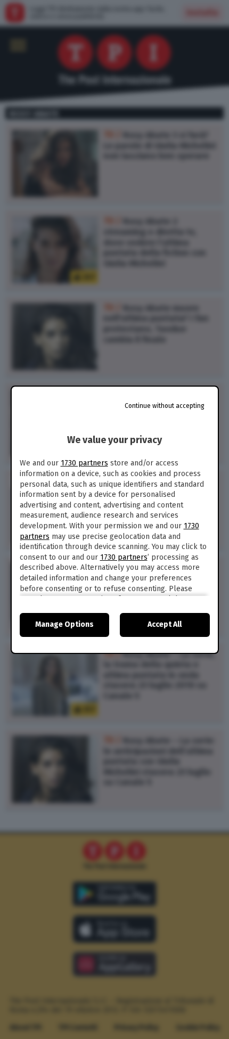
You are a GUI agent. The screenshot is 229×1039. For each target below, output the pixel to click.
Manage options (64, 624)
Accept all (165, 624)
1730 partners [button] (84, 463)
